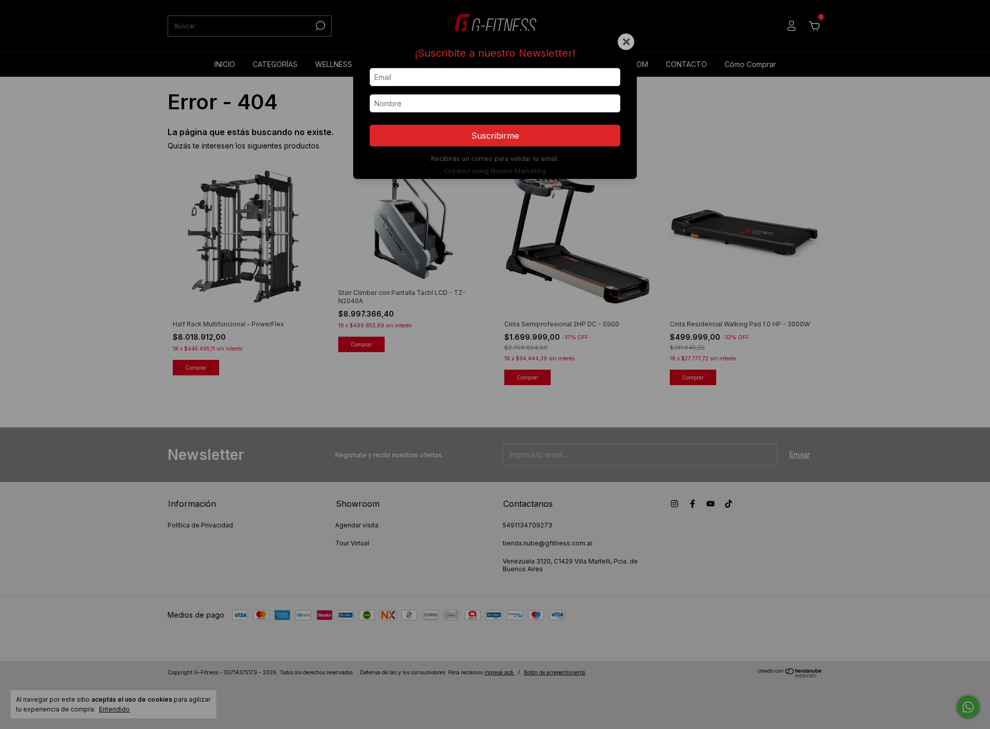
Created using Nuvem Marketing (495, 171)
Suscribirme (495, 135)
